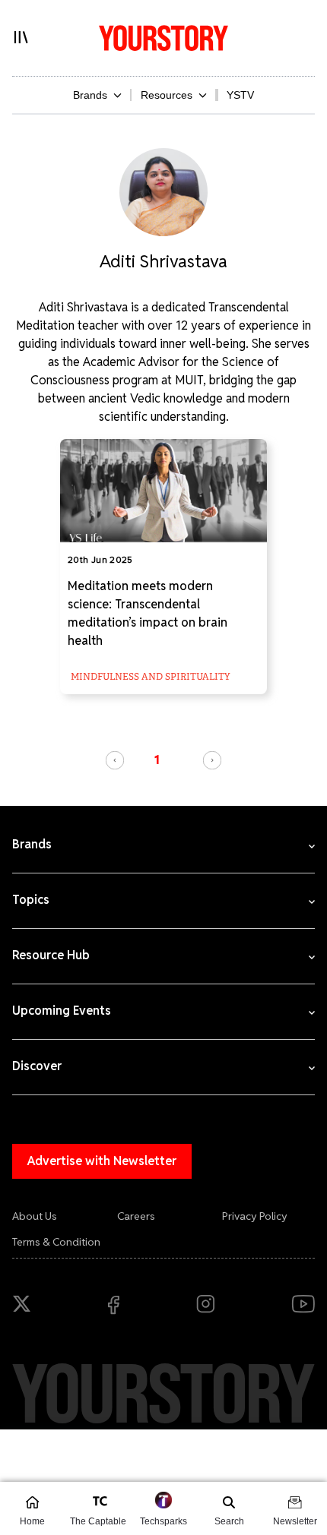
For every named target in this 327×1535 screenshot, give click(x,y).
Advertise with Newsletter (101, 1161)
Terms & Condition (56, 1242)
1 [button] (157, 759)
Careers (136, 1216)
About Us (34, 1216)
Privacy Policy (254, 1216)
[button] (115, 760)
